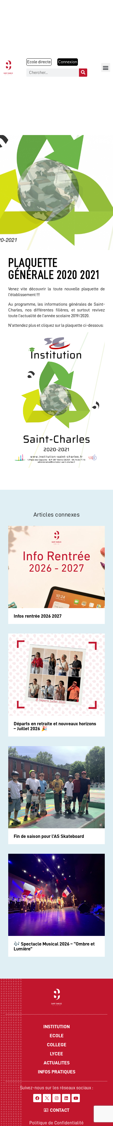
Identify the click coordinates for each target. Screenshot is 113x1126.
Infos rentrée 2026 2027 (37, 616)
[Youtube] (76, 1098)
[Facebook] (37, 1098)
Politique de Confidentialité (56, 1123)
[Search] (83, 72)
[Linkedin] (66, 1098)
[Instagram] (56, 1098)
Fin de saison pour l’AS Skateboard (49, 836)
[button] (105, 67)
